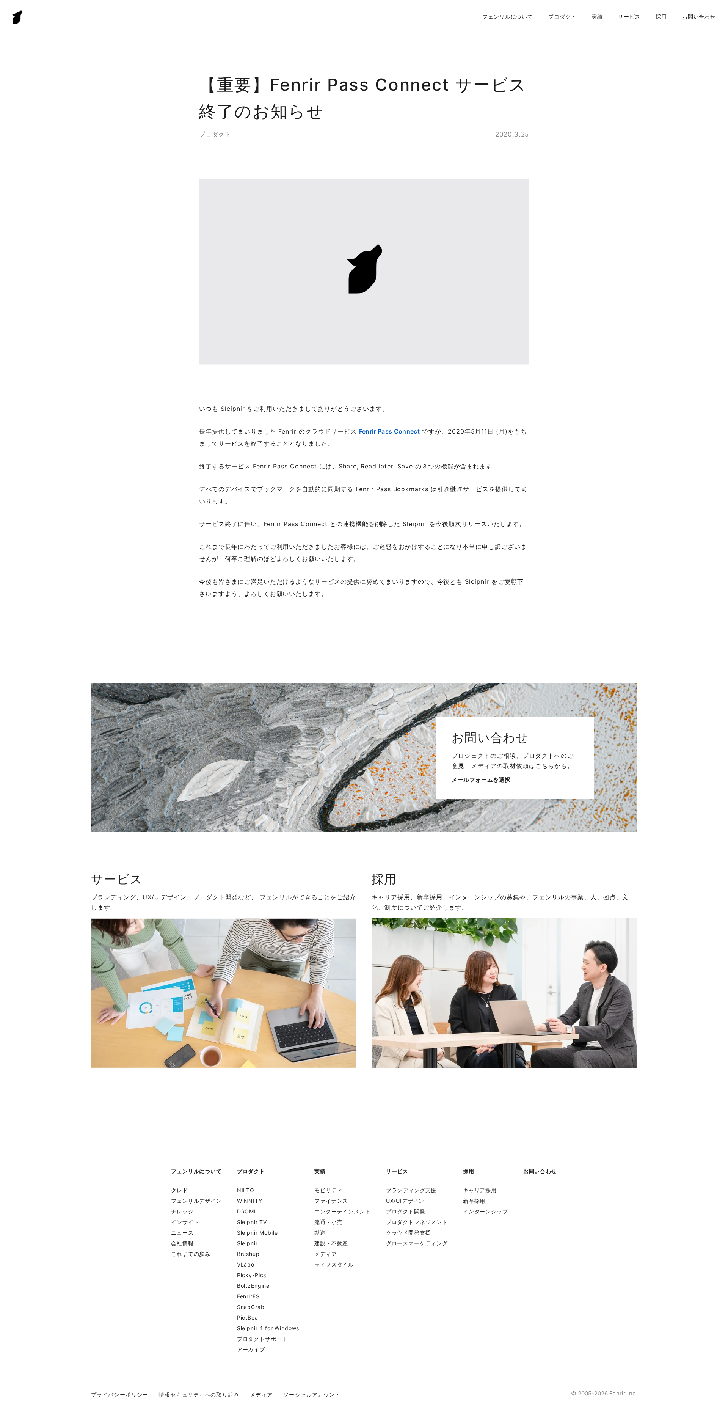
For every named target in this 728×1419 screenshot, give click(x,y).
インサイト (185, 1222)
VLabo (245, 1264)
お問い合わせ (699, 16)
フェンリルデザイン (196, 1200)
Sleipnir (247, 1243)
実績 (597, 16)
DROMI (246, 1211)
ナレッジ (182, 1211)
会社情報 (182, 1243)
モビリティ (328, 1190)
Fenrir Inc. (17, 17)
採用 (661, 16)
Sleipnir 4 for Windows (268, 1328)
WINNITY (249, 1200)
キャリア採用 (480, 1190)
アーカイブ (251, 1349)
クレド (179, 1190)
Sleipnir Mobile (257, 1232)
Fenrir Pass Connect (389, 431)
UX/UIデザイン (405, 1200)
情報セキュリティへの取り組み (199, 1394)
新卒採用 (474, 1200)
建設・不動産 (331, 1243)
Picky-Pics (251, 1275)
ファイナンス (331, 1200)
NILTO (245, 1190)
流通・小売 (328, 1222)
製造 (320, 1232)
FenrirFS (248, 1296)
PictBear (248, 1317)
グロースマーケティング (417, 1243)
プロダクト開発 (405, 1211)
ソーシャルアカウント (311, 1394)
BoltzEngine (253, 1285)
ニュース (182, 1232)
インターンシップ (485, 1211)
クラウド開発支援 (408, 1232)
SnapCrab (251, 1307)
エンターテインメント (342, 1211)
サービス (629, 16)
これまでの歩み (190, 1254)
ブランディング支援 (411, 1190)
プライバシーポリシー (119, 1394)
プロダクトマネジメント (417, 1222)
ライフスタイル (334, 1264)
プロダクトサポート (262, 1339)
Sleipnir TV (252, 1222)
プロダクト (562, 16)
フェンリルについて (507, 16)
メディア (325, 1254)
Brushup (248, 1254)
